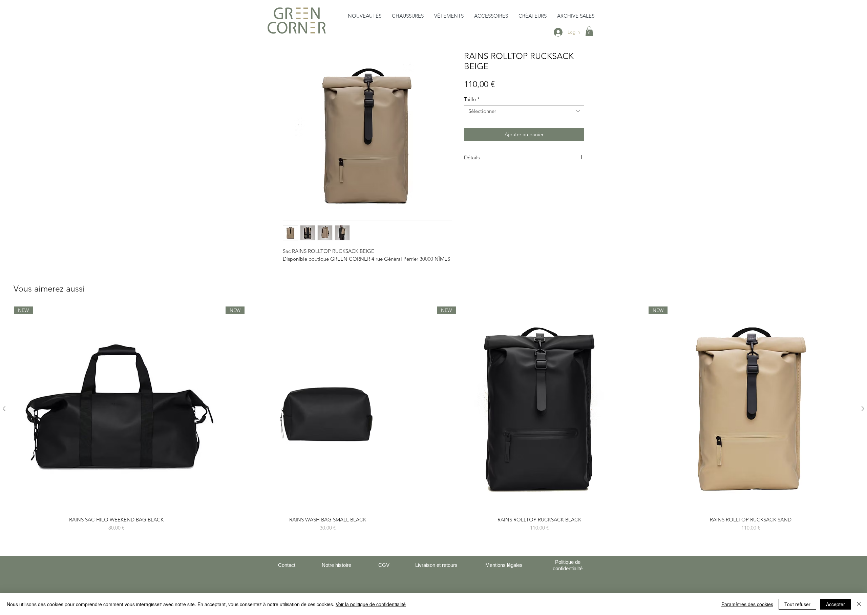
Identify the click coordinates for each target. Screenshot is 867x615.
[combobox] (524, 111)
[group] (433, 419)
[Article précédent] (4, 408)
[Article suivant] (863, 408)
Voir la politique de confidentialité (371, 604)
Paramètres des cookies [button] (747, 604)
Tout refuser (797, 604)
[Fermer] (859, 604)
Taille (472, 99)
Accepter (835, 604)
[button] (408, 15)
